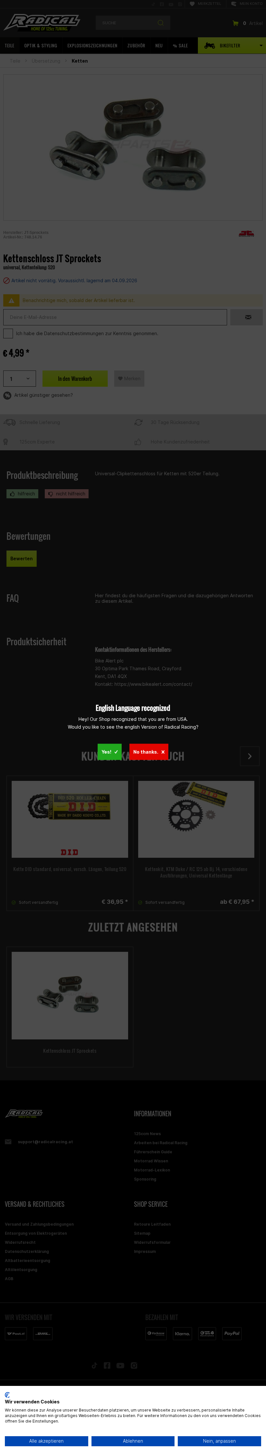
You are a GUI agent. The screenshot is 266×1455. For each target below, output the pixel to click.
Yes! (106, 751)
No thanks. (145, 751)
